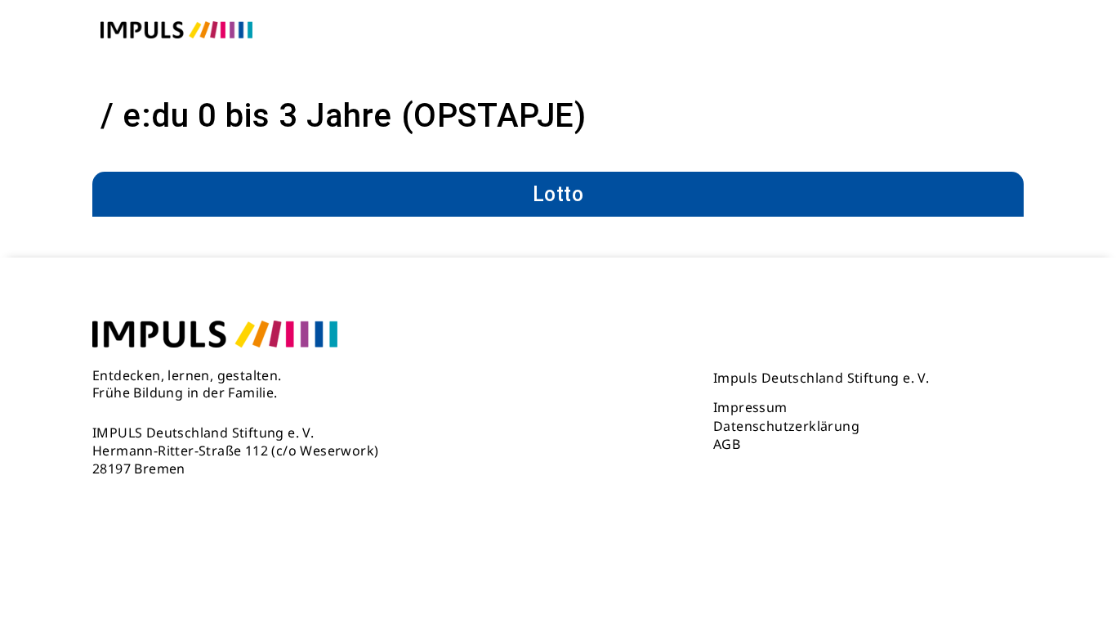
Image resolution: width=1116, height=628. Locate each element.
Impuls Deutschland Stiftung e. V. (821, 378)
